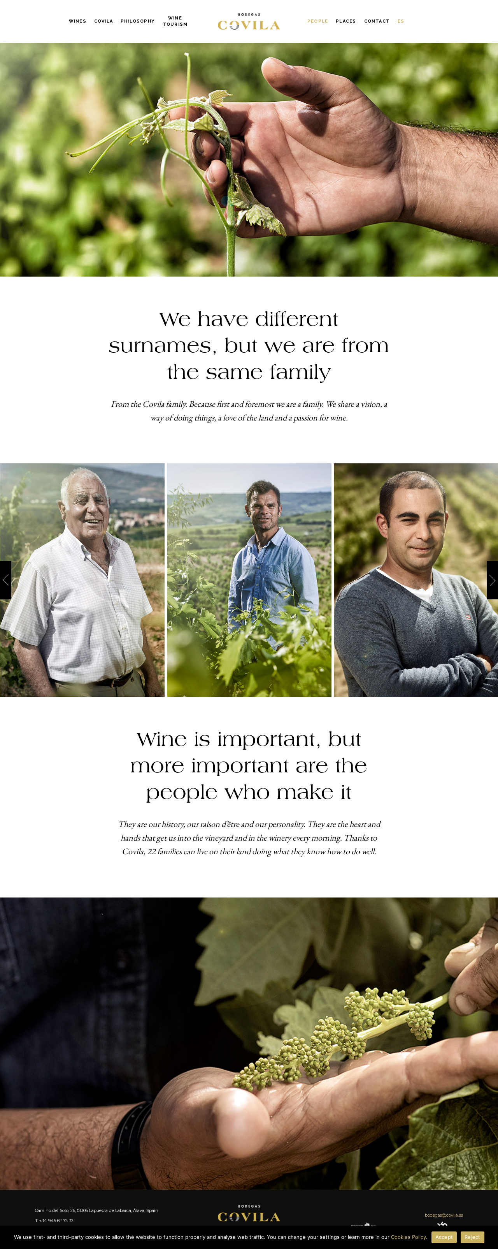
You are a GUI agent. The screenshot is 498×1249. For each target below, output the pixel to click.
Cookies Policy (408, 1237)
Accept (444, 1237)
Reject (472, 1237)
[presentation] (5, 580)
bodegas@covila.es (444, 1215)
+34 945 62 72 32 (56, 1220)
